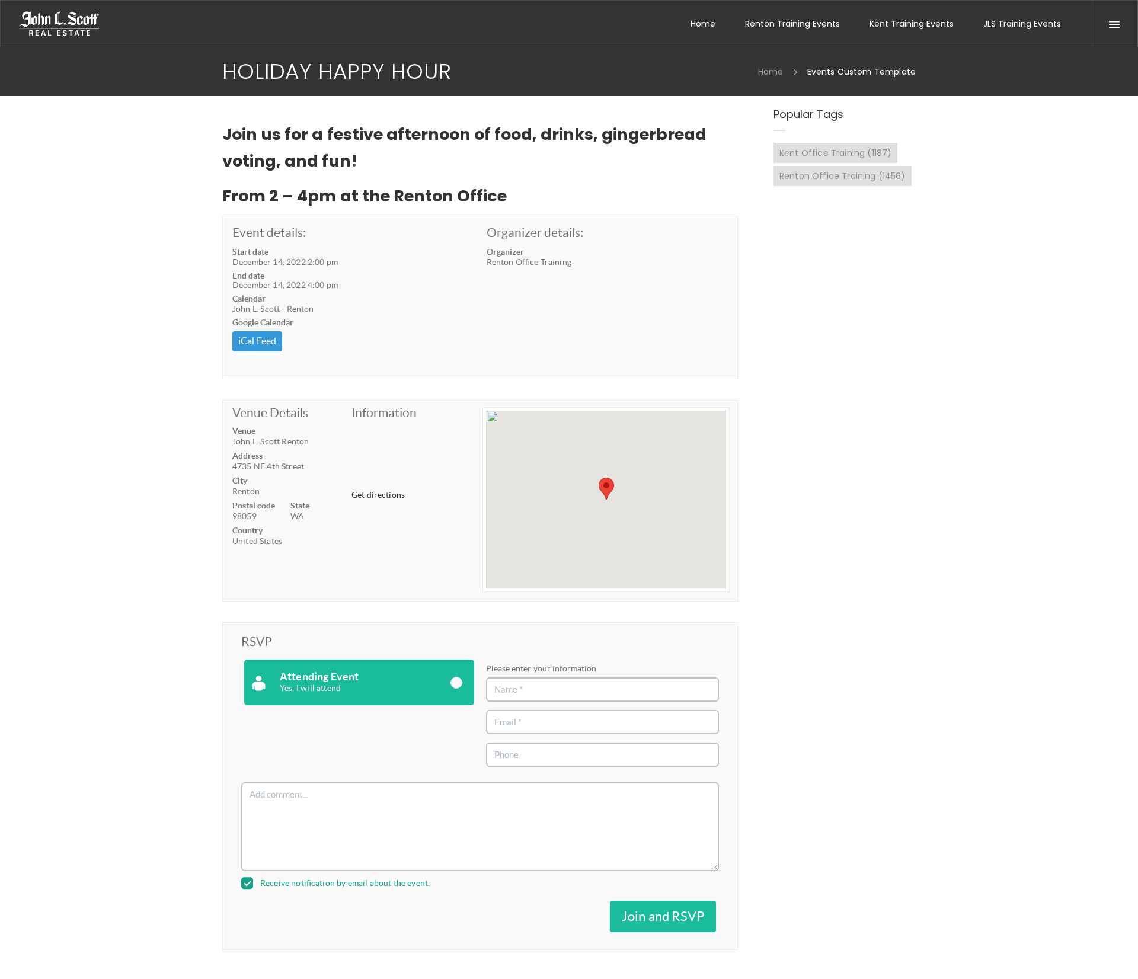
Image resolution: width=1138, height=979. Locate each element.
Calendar (249, 298)
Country (247, 530)
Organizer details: (535, 232)
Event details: (269, 232)
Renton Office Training (842, 176)
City (239, 480)
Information (384, 413)
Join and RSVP (663, 916)
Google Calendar (262, 322)
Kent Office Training (835, 153)
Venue (243, 431)
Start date (250, 252)
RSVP (256, 641)
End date (248, 275)
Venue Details (270, 413)
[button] (606, 489)
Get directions (378, 495)
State (299, 505)
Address (247, 455)
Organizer (505, 252)
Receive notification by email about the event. (345, 883)
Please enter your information (541, 668)
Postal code (253, 505)
